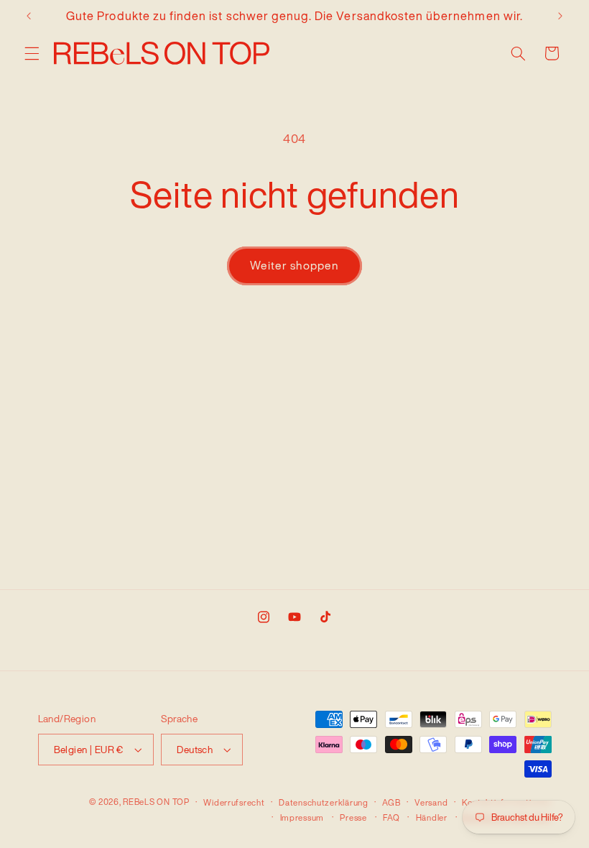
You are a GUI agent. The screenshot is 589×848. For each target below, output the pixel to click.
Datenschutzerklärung (323, 802)
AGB (391, 802)
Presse (353, 817)
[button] (31, 53)
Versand (430, 802)
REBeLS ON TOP (156, 802)
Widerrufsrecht (233, 802)
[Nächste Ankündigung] (560, 16)
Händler (431, 817)
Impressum (302, 817)
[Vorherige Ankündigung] (29, 16)
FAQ (391, 817)
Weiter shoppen (295, 265)
